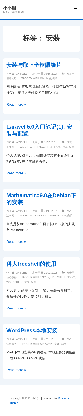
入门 (52, 147)
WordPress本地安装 (31, 330)
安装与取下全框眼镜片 (34, 65)
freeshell (58, 277)
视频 (54, 78)
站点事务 (11, 277)
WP (41, 343)
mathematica (57, 215)
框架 (65, 147)
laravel (43, 147)
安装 (42, 78)
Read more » (16, 104)
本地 (63, 343)
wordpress (14, 282)
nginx (71, 277)
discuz (44, 277)
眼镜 (48, 78)
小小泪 (9, 8)
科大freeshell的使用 (31, 264)
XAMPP (48, 343)
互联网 (10, 147)
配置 (71, 147)
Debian (42, 215)
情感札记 (11, 78)
